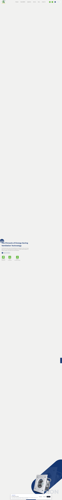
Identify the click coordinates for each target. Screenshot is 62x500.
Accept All (48, 496)
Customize (40, 496)
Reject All (44, 496)
